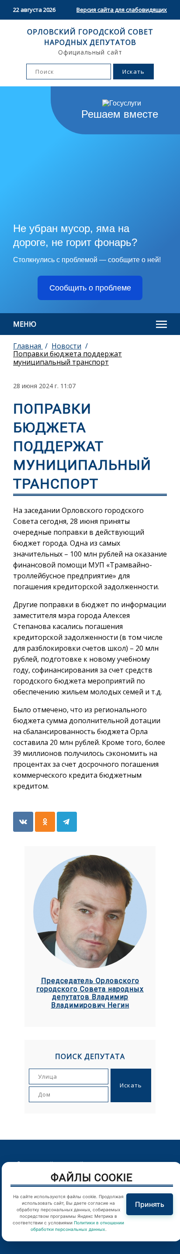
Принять (149, 1204)
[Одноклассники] (45, 822)
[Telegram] (67, 822)
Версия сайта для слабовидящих (121, 10)
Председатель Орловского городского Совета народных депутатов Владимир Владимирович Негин (90, 993)
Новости (66, 346)
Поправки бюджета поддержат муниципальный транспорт (67, 357)
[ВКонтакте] (23, 822)
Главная (28, 346)
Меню (24, 324)
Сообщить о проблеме (90, 288)
